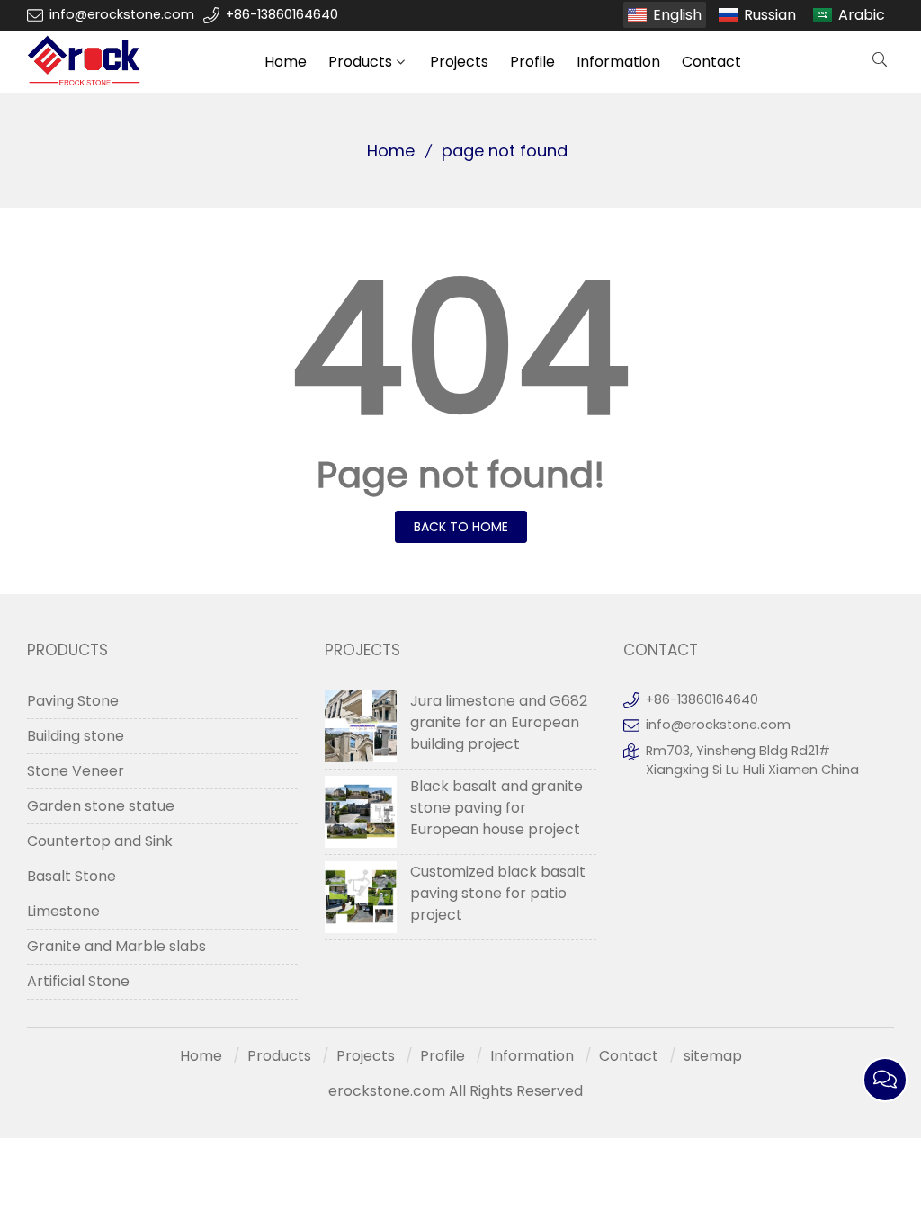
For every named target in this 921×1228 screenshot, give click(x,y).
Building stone (75, 735)
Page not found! (461, 474)
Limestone (63, 911)
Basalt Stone (71, 876)
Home (285, 61)
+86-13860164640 (282, 14)
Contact (711, 61)
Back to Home (461, 527)
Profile (532, 61)
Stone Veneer (75, 771)
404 (460, 349)
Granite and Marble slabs (116, 946)
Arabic (861, 14)
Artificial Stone (78, 981)
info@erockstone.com (121, 14)
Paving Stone (73, 700)
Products (360, 61)
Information (618, 61)
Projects (459, 61)
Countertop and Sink (100, 841)
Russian (770, 14)
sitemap (713, 1056)
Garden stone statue (100, 806)
